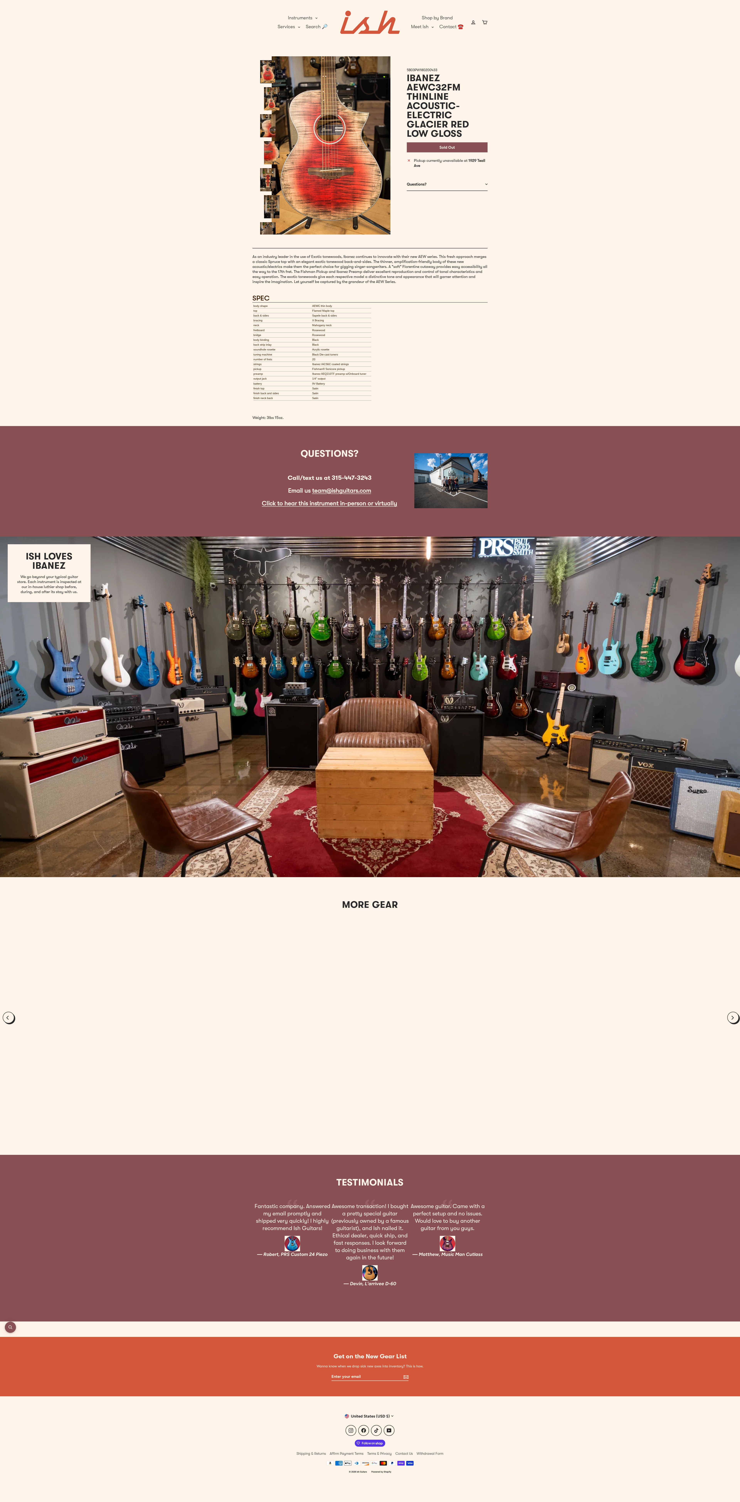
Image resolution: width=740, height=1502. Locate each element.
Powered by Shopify (381, 1472)
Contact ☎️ (451, 26)
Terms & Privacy (379, 1454)
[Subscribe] (405, 1376)
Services (287, 26)
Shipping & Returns (311, 1454)
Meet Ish (420, 26)
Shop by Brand (437, 17)
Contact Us (404, 1454)
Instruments (301, 17)
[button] (10, 1327)
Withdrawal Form (430, 1454)
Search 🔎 (317, 26)
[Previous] (8, 1017)
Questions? (416, 184)
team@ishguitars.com (341, 490)
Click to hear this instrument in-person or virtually (329, 503)
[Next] (733, 1017)
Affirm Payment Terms (346, 1454)
